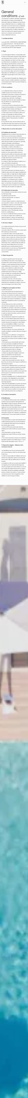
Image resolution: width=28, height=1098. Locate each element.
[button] (25, 2)
